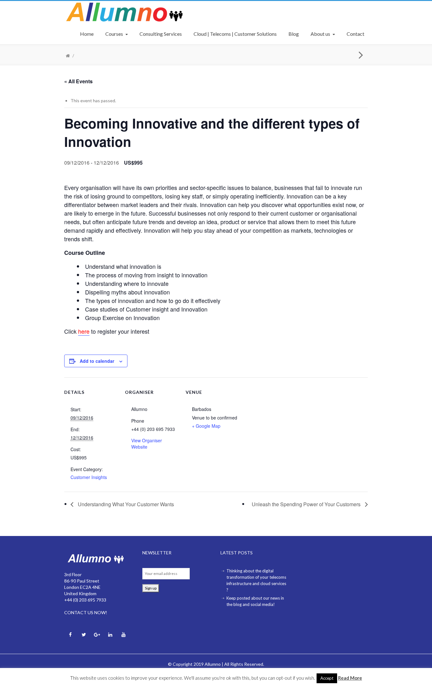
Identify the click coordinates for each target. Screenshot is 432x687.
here (83, 331)
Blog (293, 34)
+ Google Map (206, 426)
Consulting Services (160, 34)
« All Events (78, 81)
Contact (355, 34)
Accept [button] (326, 678)
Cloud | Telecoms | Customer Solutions (235, 34)
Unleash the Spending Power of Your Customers (307, 504)
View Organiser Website (146, 443)
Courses (114, 34)
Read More (350, 678)
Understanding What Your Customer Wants (125, 504)
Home (87, 34)
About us (320, 34)
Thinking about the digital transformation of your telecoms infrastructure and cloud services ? (256, 580)
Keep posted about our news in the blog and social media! (255, 601)
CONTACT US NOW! (85, 612)
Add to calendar (97, 361)
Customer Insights (89, 477)
